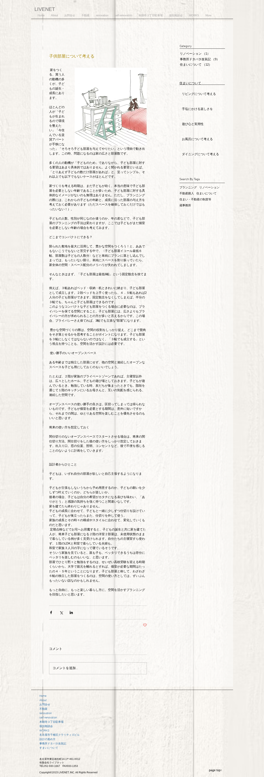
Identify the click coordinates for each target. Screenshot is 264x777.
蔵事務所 (185, 205)
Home (42, 695)
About (43, 700)
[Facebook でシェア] (51, 612)
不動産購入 (186, 193)
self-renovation (48, 717)
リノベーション (209, 187)
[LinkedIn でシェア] (71, 612)
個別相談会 (46, 726)
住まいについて (206, 193)
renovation (45, 713)
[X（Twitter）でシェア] (61, 612)
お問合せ (44, 704)
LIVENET (44, 9)
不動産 (43, 708)
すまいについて (48, 747)
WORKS (44, 730)
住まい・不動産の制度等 (195, 199)
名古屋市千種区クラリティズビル (59, 734)
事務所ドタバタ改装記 (52, 743)
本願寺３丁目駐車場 (51, 721)
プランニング (188, 187)
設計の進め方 (47, 739)
